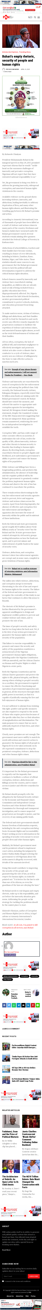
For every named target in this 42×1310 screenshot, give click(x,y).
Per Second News (12, 69)
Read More (6, 1250)
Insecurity (34, 976)
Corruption (24, 976)
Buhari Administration (11, 976)
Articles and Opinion (10, 52)
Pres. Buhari (7, 979)
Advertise (19, 1296)
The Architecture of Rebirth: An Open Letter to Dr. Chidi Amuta (10, 1180)
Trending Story (25, 52)
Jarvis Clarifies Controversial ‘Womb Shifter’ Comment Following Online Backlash (30, 1138)
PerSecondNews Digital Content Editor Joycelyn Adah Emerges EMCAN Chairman (24, 1047)
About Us (10, 1296)
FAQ (27, 1296)
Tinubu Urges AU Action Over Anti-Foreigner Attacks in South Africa (25, 1058)
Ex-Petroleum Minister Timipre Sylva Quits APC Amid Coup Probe (26, 1080)
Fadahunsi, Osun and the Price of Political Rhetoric (10, 1134)
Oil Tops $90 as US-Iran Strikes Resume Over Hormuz (23, 1069)
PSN (30, 1292)
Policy (33, 1296)
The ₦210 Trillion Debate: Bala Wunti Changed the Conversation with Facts (31, 1182)
